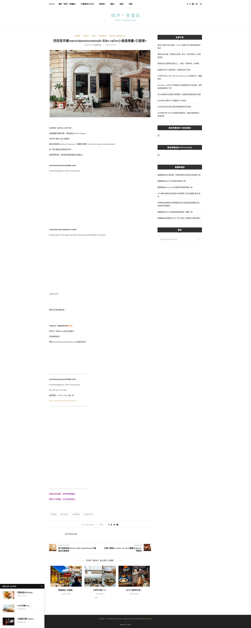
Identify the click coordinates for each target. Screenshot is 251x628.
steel (70, 326)
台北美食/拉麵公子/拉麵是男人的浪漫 (172, 100)
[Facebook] (187, 4)
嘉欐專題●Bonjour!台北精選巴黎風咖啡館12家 (175, 187)
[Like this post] (103, 524)
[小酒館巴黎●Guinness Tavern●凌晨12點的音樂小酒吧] (8, 621)
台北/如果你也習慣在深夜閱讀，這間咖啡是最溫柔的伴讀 (179, 94)
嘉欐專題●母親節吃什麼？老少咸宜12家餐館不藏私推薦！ (179, 218)
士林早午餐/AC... (100, 590)
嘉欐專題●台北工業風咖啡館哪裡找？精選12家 (175, 212)
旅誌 (121, 4)
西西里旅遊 (76, 514)
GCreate (148, 618)
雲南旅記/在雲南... (66, 590)
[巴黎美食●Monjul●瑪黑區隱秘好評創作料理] (8, 595)
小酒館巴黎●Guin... (26, 619)
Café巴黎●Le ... (24, 605)
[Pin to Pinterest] (114, 524)
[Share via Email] (117, 524)
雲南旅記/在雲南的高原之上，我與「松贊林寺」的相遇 (178, 63)
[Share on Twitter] (111, 524)
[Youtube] (193, 4)
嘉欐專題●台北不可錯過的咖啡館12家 (172, 181)
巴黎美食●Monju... (25, 592)
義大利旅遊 (64, 514)
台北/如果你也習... (134, 590)
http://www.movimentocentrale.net (63, 401)
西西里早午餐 (88, 514)
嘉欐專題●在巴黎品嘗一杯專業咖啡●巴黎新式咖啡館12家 (179, 175)
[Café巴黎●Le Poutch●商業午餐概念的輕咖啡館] (8, 608)
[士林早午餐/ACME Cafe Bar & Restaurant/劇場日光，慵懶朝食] (100, 576)
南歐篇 (77, 36)
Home (52, 4)
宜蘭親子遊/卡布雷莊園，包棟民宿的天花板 (174, 70)
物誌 (131, 4)
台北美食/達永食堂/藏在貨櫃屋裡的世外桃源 (174, 106)
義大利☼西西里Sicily (117, 36)
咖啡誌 (102, 4)
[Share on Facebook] (108, 524)
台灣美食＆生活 (87, 4)
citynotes (97, 45)
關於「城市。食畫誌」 (68, 4)
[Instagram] (190, 4)
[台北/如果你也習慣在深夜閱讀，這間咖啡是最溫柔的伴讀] (134, 576)
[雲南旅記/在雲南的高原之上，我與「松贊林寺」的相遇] (66, 576)
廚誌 (112, 4)
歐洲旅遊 (53, 514)
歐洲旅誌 (102, 36)
